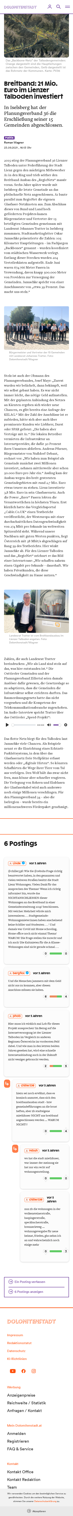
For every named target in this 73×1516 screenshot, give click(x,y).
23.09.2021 (11, 147)
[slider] (24, 725)
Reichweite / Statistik (26, 1402)
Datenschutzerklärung (45, 1501)
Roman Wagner (14, 142)
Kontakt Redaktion (23, 1479)
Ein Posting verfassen (30, 1282)
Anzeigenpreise (21, 1395)
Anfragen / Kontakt (24, 1410)
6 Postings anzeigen (29, 1292)
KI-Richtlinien (17, 1359)
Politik (9, 138)
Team (12, 1487)
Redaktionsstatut (19, 1343)
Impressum (15, 1335)
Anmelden (16, 1433)
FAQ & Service (20, 1448)
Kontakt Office (20, 1471)
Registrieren (18, 1441)
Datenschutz (16, 1351)
